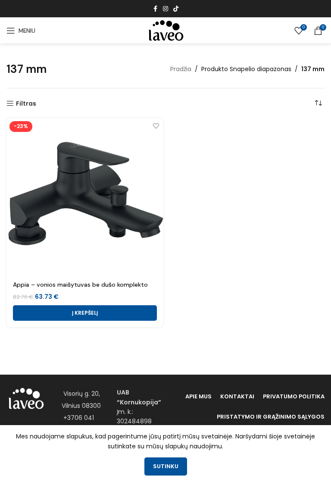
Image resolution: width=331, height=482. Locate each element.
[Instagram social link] (165, 9)
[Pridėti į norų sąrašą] (155, 125)
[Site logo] (165, 30)
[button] (85, 313)
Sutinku (165, 466)
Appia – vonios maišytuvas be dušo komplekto (80, 284)
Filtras (26, 103)
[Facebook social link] (155, 9)
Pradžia (180, 69)
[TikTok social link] (176, 9)
